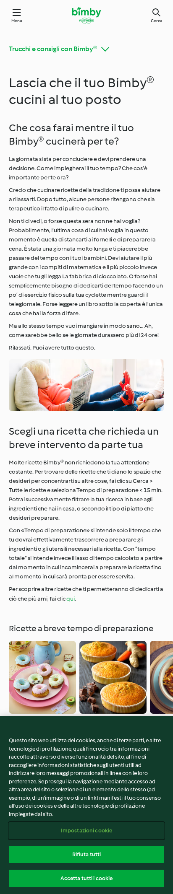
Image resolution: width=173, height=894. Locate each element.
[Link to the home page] (86, 15)
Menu (17, 20)
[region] (86, 805)
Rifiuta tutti (86, 854)
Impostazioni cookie (86, 830)
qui (70, 598)
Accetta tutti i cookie (86, 878)
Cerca (156, 20)
